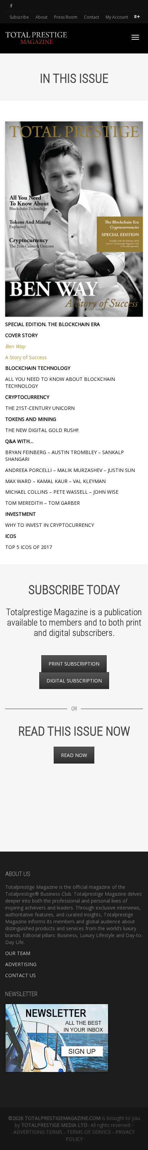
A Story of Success (26, 357)
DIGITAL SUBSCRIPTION (74, 680)
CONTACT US (20, 975)
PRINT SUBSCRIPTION (74, 663)
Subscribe (19, 17)
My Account (117, 17)
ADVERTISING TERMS (37, 1132)
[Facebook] (11, 5)
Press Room (65, 17)
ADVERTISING (20, 964)
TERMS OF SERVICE (89, 1132)
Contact (91, 17)
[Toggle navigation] (135, 37)
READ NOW (74, 755)
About (41, 17)
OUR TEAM (17, 953)
